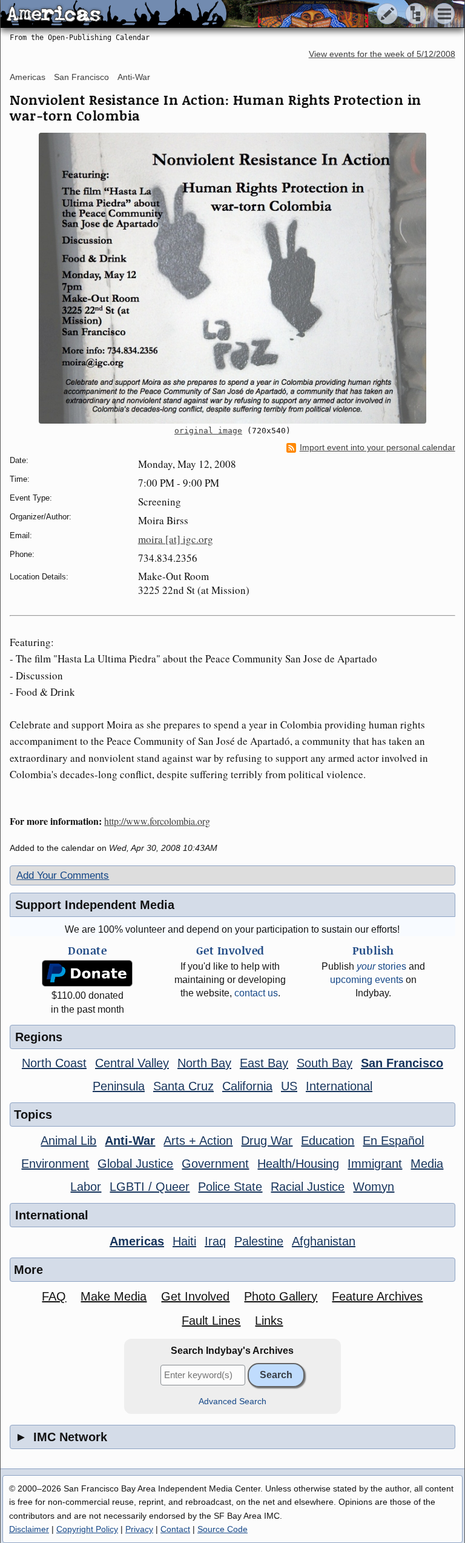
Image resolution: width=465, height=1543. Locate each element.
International (339, 1086)
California (247, 1086)
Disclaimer (29, 1529)
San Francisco (81, 77)
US (289, 1086)
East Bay (264, 1063)
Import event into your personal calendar (377, 447)
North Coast (54, 1063)
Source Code (222, 1529)
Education (327, 1140)
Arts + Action (197, 1140)
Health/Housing (298, 1163)
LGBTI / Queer (150, 1186)
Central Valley (132, 1063)
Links (269, 1320)
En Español (393, 1140)
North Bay (204, 1063)
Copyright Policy (87, 1529)
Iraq (215, 1241)
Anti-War (133, 77)
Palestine (258, 1241)
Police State (230, 1186)
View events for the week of (382, 54)
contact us (256, 993)
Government (215, 1163)
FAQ (54, 1296)
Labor (85, 1186)
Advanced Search (232, 1401)
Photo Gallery (280, 1296)
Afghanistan (323, 1241)
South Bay (324, 1063)
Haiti (184, 1241)
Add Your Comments (62, 875)
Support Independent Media (94, 904)
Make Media (114, 1296)
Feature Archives (377, 1296)
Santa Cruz (183, 1086)
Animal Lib (68, 1140)
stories (381, 966)
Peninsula (119, 1086)
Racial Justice (308, 1186)
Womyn (373, 1186)
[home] (113, 14)
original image (208, 430)
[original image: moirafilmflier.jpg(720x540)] (232, 278)
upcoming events (366, 980)
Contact (175, 1529)
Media (427, 1163)
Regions (38, 1037)
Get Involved (195, 1296)
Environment (55, 1163)
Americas (27, 77)
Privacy (139, 1529)
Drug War (266, 1140)
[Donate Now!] (87, 973)
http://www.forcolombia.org (157, 821)
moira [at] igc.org (175, 539)
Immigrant (375, 1163)
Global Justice (135, 1163)
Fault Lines (211, 1320)
